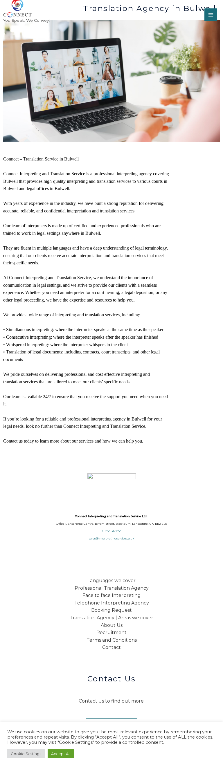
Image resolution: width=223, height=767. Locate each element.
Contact (111, 647)
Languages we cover (111, 580)
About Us (112, 625)
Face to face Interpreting (111, 595)
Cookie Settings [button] (26, 753)
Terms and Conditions (112, 640)
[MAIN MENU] (210, 14)
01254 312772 (111, 531)
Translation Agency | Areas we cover (111, 617)
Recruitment (111, 632)
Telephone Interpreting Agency (111, 603)
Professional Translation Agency (112, 588)
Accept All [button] (60, 753)
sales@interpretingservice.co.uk (111, 538)
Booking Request (111, 610)
